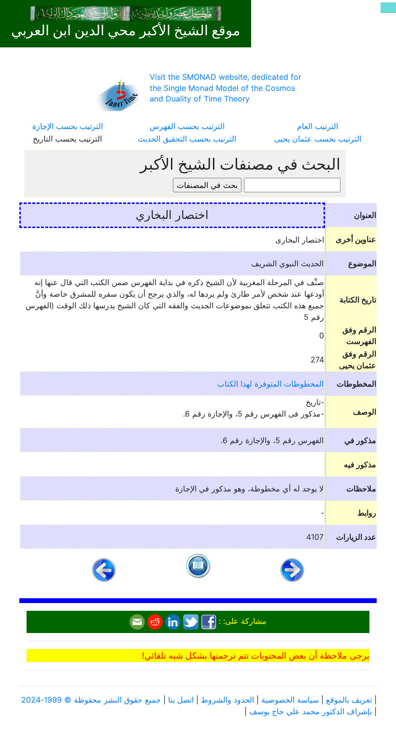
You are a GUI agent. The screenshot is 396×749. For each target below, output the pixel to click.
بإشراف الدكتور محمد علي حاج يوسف (310, 711)
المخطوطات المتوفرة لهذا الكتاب (270, 384)
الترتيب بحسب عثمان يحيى (317, 139)
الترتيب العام (317, 126)
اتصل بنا (181, 700)
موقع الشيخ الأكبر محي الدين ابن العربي (125, 30)
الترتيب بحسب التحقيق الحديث (187, 139)
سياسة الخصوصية (290, 700)
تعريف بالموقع (349, 700)
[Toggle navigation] (388, 7)
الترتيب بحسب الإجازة (67, 126)
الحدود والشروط (227, 700)
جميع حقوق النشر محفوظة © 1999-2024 (91, 700)
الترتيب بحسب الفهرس (187, 126)
